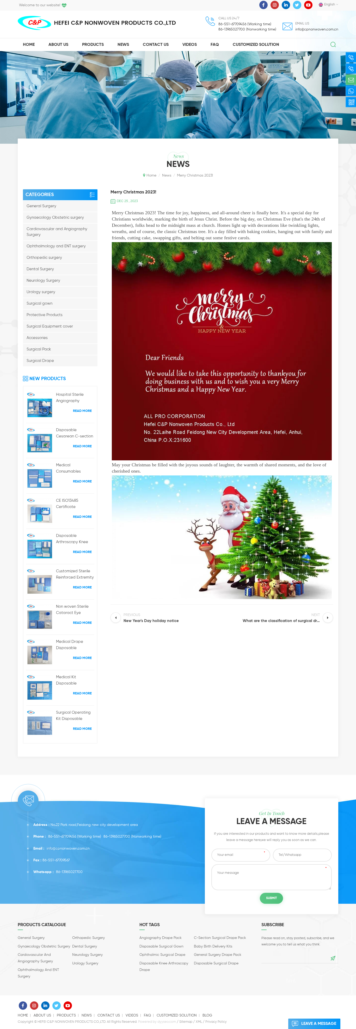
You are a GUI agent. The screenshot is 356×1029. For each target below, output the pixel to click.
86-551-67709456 (62, 836)
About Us (58, 45)
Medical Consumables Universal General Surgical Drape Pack (74, 469)
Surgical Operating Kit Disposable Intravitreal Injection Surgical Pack (74, 716)
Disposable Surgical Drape (216, 963)
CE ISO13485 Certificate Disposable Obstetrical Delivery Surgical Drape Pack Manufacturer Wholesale (74, 504)
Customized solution (256, 45)
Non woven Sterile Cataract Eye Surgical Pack (72, 610)
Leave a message (318, 1024)
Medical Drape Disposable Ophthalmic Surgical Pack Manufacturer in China (75, 645)
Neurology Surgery (43, 281)
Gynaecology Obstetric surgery (55, 217)
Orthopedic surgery (44, 258)
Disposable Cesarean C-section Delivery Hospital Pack (74, 434)
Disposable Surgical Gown (161, 946)
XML (199, 1022)
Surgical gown (39, 303)
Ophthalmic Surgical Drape (162, 955)
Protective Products (45, 315)
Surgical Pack (39, 349)
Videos (189, 45)
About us (42, 1015)
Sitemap (185, 1022)
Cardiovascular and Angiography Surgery (57, 232)
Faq (215, 45)
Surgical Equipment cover (50, 326)
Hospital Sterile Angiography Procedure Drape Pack (72, 398)
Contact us (108, 1015)
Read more (82, 411)
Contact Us (156, 45)
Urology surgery (41, 292)
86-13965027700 (116, 836)
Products (93, 45)
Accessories (37, 338)
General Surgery (41, 206)
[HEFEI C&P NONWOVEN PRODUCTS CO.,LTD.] (34, 23)
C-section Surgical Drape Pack (220, 938)
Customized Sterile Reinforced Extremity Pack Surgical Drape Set (75, 575)
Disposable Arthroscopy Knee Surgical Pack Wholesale (72, 539)
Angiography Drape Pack (160, 938)
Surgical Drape (40, 361)
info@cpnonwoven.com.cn (316, 29)
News (123, 45)
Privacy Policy (216, 1022)
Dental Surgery (40, 269)
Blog (207, 1015)
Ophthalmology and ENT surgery (56, 246)
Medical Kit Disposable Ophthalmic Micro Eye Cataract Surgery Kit (72, 681)
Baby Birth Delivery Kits (213, 946)
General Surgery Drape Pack (217, 955)
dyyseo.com (166, 1022)
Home (29, 45)
